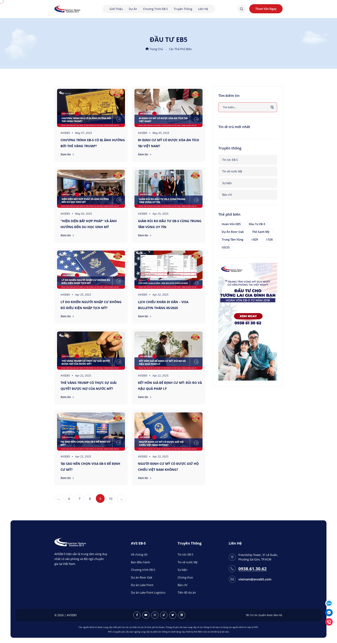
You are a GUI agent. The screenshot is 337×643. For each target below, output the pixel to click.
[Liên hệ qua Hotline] (329, 621)
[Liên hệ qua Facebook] (329, 612)
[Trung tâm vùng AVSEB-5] (67, 8)
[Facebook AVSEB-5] (136, 615)
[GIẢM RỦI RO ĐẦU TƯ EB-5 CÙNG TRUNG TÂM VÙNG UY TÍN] (168, 189)
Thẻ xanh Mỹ (260, 232)
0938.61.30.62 (252, 568)
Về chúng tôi (139, 554)
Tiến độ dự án (187, 592)
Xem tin (66, 154)
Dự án (133, 9)
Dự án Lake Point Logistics (148, 592)
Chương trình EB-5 (155, 9)
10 (110, 499)
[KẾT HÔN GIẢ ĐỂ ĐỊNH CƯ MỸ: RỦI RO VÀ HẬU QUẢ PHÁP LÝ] (168, 350)
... (59, 499)
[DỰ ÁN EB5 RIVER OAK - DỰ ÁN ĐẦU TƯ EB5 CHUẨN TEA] (247, 321)
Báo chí (227, 195)
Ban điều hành (140, 562)
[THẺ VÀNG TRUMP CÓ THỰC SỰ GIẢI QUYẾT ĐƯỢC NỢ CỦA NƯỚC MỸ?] (91, 350)
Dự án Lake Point (142, 585)
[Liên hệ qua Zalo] (329, 603)
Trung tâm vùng (232, 239)
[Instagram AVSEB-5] (154, 615)
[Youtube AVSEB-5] (145, 615)
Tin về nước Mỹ (232, 171)
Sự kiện (227, 183)
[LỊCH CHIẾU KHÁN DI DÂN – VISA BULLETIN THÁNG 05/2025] (168, 270)
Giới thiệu (116, 9)
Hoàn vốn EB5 (231, 224)
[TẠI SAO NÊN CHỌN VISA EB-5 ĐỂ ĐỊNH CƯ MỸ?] (91, 431)
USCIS (226, 247)
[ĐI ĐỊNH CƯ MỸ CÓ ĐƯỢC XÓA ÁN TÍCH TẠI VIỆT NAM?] (168, 108)
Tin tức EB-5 (230, 160)
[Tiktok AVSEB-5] (163, 615)
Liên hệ (203, 9)
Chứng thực (185, 577)
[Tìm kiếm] (272, 107)
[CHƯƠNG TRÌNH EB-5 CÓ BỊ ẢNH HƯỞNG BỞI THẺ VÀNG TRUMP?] (91, 108)
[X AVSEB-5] (172, 615)
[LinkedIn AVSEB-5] (181, 615)
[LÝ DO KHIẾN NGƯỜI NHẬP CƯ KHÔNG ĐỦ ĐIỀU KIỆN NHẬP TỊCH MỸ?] (91, 270)
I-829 (255, 239)
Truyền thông (183, 9)
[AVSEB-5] (70, 541)
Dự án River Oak (233, 232)
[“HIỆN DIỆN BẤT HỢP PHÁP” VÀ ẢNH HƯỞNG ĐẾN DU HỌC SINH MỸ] (91, 189)
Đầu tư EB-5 (257, 224)
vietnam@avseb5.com (254, 579)
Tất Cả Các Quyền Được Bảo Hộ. (264, 615)
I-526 (269, 239)
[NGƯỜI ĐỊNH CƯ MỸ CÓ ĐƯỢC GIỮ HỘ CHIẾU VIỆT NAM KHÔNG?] (168, 431)
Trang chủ (156, 49)
